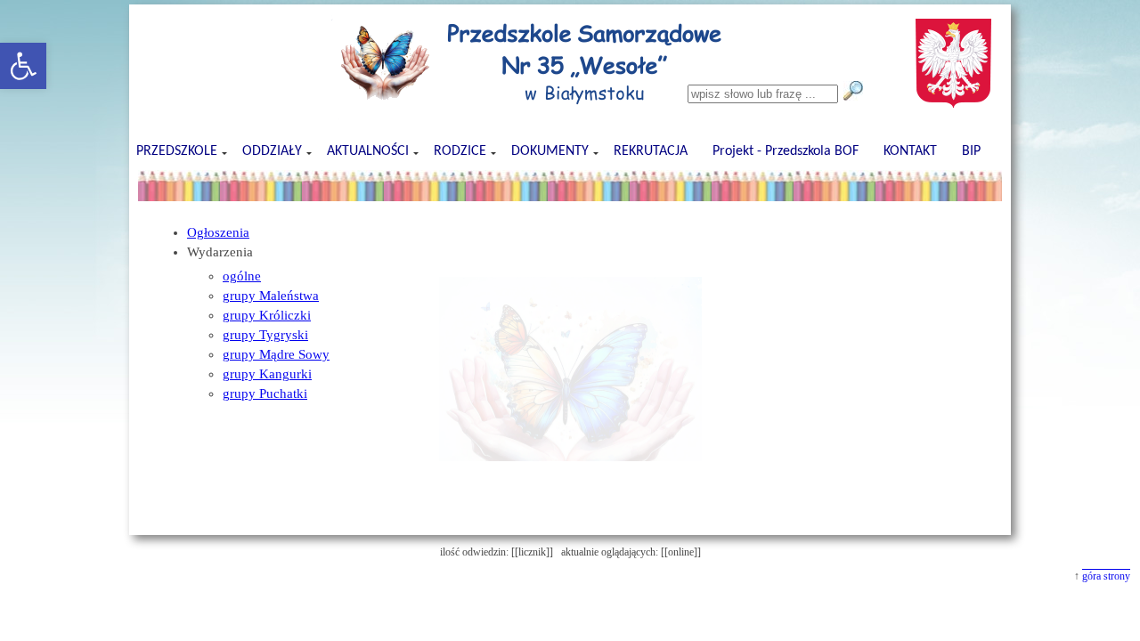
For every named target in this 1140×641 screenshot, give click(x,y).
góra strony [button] (1106, 576)
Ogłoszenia (218, 232)
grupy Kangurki (267, 374)
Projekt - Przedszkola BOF (785, 151)
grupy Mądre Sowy (276, 354)
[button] (23, 66)
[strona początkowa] (189, 120)
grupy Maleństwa (271, 295)
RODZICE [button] (460, 151)
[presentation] (570, 185)
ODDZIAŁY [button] (272, 151)
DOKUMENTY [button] (550, 151)
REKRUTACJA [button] (651, 151)
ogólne (242, 276)
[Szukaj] (853, 90)
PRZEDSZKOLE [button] (176, 151)
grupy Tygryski (265, 335)
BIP (971, 151)
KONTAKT (910, 151)
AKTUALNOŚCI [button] (368, 151)
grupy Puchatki (265, 393)
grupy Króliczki (267, 315)
